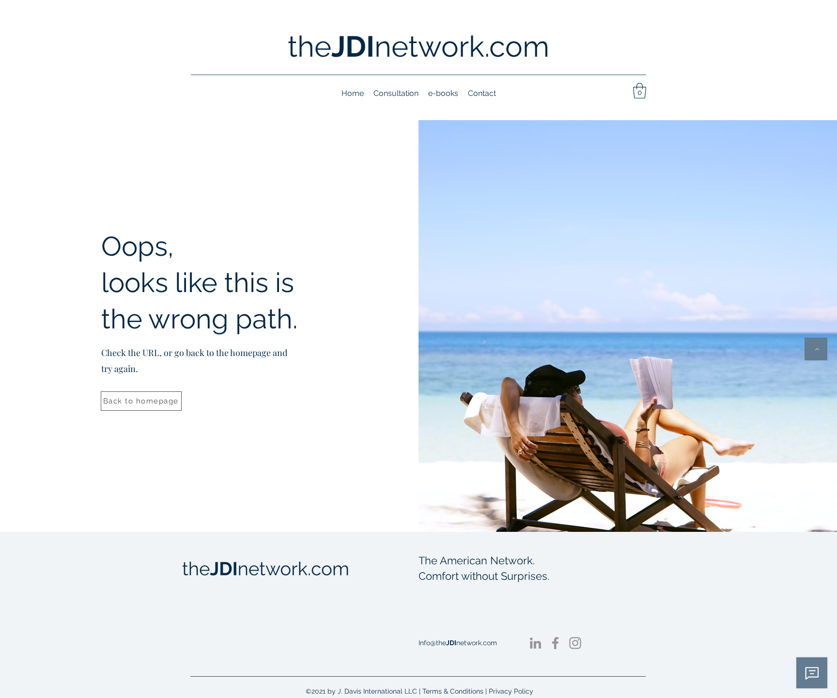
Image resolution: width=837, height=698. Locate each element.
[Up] (816, 349)
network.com (461, 46)
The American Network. (476, 560)
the (309, 46)
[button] (639, 90)
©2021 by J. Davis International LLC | (364, 691)
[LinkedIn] (535, 643)
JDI (352, 46)
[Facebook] (555, 643)
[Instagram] (575, 643)
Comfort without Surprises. (483, 576)
